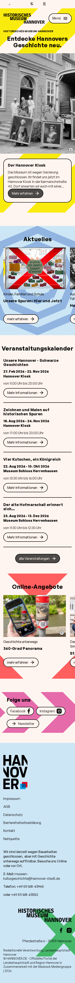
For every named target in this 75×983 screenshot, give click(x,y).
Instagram (47, 711)
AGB (6, 807)
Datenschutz (13, 815)
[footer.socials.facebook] (61, 930)
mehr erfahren (17, 319)
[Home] (24, 18)
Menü (56, 18)
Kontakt (9, 831)
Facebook (18, 711)
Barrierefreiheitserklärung (22, 823)
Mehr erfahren (22, 193)
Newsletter (26, 724)
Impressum (11, 799)
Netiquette (11, 839)
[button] (71, 150)
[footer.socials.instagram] (69, 930)
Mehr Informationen (22, 393)
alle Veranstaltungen (34, 558)
